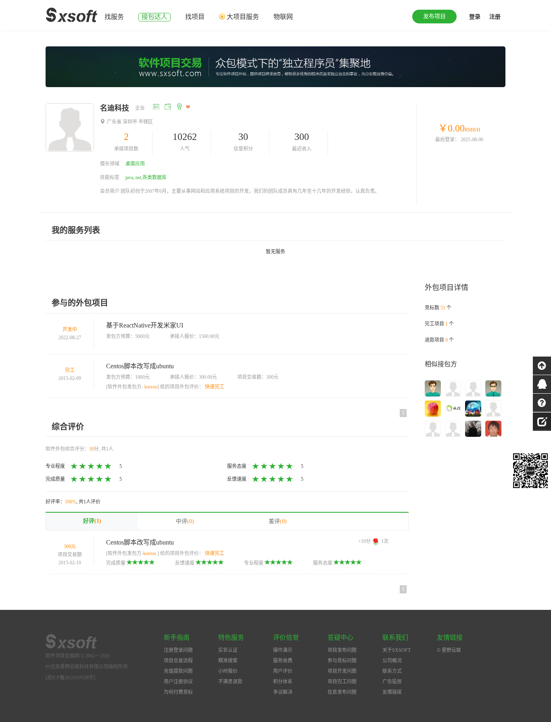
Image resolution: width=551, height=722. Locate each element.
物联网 (283, 16)
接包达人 (154, 16)
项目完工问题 (342, 681)
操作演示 (282, 650)
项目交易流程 (178, 661)
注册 (495, 17)
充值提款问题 (178, 671)
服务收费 (282, 661)
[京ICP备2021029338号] (70, 677)
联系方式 (392, 671)
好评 (92, 521)
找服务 (114, 16)
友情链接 (392, 692)
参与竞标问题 (342, 661)
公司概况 (392, 661)
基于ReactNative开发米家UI (144, 325)
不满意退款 (230, 681)
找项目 (195, 16)
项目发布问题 (342, 650)
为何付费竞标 (178, 692)
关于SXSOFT (396, 650)
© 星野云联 (449, 650)
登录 (474, 17)
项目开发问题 (342, 671)
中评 (185, 521)
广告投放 (392, 681)
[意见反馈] (542, 420)
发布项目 (434, 16)
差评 (278, 521)
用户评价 (282, 671)
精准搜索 (228, 661)
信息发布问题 (342, 692)
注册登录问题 (178, 650)
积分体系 (282, 681)
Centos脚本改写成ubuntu (140, 366)
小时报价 (228, 671)
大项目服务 (243, 16)
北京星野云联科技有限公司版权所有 (87, 667)
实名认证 (228, 650)
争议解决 (282, 692)
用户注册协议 (178, 681)
